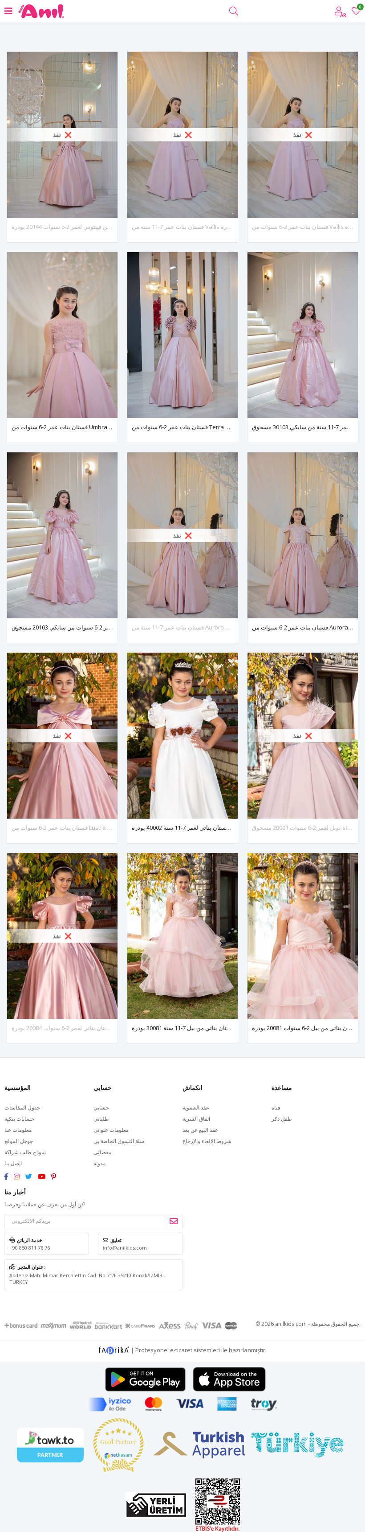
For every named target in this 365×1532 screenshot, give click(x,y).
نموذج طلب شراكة (25, 1152)
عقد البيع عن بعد (200, 1130)
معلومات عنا (18, 1130)
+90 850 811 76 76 (29, 1247)
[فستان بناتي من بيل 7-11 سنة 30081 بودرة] (182, 936)
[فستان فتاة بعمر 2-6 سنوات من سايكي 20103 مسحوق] (62, 535)
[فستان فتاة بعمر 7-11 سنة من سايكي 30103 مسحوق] (302, 335)
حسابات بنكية (19, 1118)
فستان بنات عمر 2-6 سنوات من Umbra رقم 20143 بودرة (81, 427)
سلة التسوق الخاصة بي (118, 1141)
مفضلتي (360, 8)
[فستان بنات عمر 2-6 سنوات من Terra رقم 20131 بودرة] (182, 335)
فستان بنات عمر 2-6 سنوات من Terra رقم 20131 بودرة (199, 427)
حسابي (101, 1107)
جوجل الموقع (18, 1141)
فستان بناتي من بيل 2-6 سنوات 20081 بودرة (305, 1028)
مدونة (99, 1163)
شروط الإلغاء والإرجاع (206, 1141)
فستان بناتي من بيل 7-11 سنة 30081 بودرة (183, 1028)
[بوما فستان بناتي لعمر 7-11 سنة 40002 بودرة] (182, 736)
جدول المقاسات (22, 1107)
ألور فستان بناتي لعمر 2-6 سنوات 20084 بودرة (67, 1028)
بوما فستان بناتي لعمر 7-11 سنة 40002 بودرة (186, 828)
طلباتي (101, 1118)
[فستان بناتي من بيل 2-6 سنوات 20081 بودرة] (302, 936)
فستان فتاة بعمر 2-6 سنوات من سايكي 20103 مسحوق (77, 627)
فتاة (276, 1107)
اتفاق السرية (196, 1118)
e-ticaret (181, 1350)
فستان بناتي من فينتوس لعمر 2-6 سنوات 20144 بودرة (76, 227)
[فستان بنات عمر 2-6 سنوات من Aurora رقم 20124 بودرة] (302, 535)
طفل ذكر (282, 1118)
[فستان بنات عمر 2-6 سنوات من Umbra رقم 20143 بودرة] (62, 335)
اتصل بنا (13, 1163)
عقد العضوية (195, 1107)
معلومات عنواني (111, 1130)
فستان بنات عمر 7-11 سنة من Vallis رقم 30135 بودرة (197, 227)
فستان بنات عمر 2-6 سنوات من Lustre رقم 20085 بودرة (80, 828)
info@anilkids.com (125, 1247)
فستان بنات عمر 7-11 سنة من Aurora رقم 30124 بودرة (199, 627)
